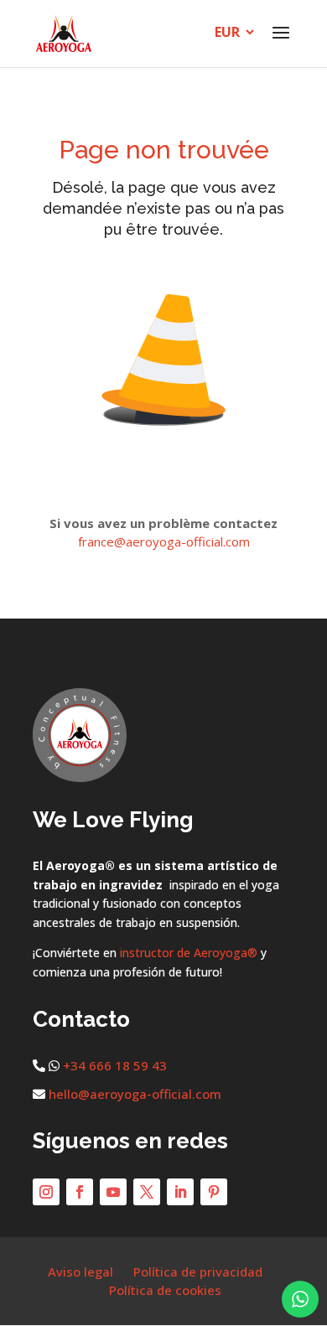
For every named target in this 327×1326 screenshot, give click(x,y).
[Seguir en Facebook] (79, 1191)
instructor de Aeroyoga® (188, 953)
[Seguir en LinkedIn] (180, 1191)
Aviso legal (80, 1271)
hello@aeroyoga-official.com (135, 1093)
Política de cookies (165, 1290)
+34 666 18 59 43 (115, 1065)
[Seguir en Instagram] (46, 1191)
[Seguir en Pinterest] (213, 1191)
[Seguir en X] (146, 1191)
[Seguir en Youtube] (113, 1191)
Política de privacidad (197, 1271)
